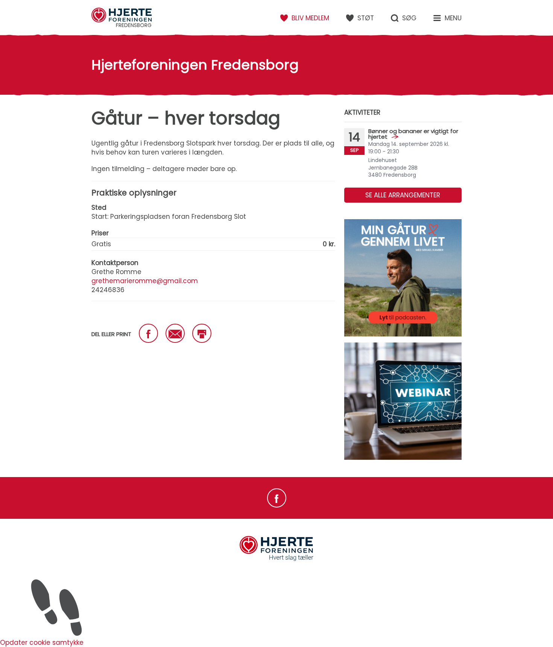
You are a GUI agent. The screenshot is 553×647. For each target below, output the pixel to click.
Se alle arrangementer (402, 195)
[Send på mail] (175, 333)
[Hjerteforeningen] (276, 559)
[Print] (201, 333)
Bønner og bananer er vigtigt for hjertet (413, 134)
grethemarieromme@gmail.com (144, 280)
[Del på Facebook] (148, 333)
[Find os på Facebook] (276, 498)
